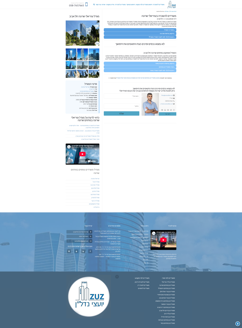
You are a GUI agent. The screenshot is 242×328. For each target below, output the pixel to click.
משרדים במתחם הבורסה (166, 320)
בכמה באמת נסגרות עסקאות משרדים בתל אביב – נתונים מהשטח (107, 237)
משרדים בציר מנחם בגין (167, 298)
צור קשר (98, 4)
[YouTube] (76, 251)
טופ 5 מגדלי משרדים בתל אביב (90, 139)
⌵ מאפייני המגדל (169, 30)
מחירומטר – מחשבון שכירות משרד (138, 231)
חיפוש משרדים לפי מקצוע (144, 4)
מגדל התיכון (95, 191)
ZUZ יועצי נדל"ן (172, 11)
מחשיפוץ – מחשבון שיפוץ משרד (139, 237)
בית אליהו (96, 207)
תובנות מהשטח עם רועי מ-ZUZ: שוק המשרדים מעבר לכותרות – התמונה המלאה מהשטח (107, 256)
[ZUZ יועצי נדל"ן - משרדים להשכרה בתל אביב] (171, 4)
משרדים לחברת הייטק (142, 282)
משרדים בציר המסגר (168, 304)
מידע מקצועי (110, 4)
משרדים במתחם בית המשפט (165, 301)
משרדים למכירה (120, 4)
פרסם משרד (144, 240)
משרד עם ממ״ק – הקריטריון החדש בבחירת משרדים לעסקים (107, 243)
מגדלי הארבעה (94, 185)
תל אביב (91, 89)
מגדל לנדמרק (95, 197)
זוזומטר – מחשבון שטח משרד (139, 234)
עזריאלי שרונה (85, 87)
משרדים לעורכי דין (143, 285)
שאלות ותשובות (143, 247)
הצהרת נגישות (144, 253)
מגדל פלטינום (95, 188)
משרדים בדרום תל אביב (167, 310)
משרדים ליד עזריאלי (168, 282)
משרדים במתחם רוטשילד (166, 288)
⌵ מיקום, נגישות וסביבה (167, 33)
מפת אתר (145, 259)
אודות (103, 4)
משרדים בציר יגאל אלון (167, 291)
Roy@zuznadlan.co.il (167, 95)
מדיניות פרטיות (143, 256)
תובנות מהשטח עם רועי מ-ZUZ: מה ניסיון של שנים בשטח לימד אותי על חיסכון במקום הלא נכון (107, 249)
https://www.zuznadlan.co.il (165, 104)
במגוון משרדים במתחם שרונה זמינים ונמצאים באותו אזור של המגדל (138, 78)
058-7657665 (76, 5)
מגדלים (166, 11)
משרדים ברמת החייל (168, 317)
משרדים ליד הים (169, 314)
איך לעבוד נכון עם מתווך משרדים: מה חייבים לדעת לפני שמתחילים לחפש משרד (107, 232)
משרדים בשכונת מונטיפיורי (166, 295)
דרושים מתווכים (143, 250)
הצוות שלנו (145, 244)
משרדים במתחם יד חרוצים (166, 307)
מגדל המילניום (95, 194)
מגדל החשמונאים (94, 204)
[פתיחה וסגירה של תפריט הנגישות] (237, 323)
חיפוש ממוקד (130, 4)
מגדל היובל (96, 182)
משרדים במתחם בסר (168, 323)
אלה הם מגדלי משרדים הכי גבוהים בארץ (87, 136)
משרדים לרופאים (143, 288)
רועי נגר (167, 114)
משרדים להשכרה (158, 4)
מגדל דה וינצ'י (95, 201)
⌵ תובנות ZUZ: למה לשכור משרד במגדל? (162, 37)
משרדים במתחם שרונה (87, 91)
